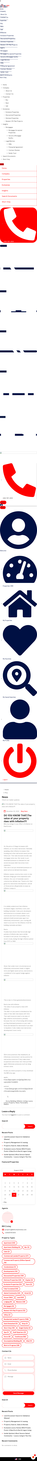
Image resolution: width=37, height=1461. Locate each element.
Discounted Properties (13, 115)
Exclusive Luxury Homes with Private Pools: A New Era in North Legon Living (17, 1150)
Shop (25, 1324)
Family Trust (12, 153)
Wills (10, 144)
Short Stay (6, 159)
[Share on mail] (11, 1096)
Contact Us (9, 94)
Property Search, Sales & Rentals (16, 1146)
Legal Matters (10, 141)
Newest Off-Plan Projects (14, 121)
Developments (10, 1271)
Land (20, 1297)
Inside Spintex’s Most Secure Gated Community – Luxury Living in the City (17, 1156)
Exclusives (6, 109)
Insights (5, 124)
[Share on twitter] (8, 1096)
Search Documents (9, 156)
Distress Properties (12, 118)
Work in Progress (11, 1345)
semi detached (11, 1324)
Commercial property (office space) (17, 1261)
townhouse (20, 1337)
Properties (6, 97)
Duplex (29, 1280)
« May (5, 1202)
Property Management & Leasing (16, 1142)
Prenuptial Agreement (16, 147)
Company (6, 88)
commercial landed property (16, 1256)
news (17, 1103)
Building (13, 1101)
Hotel (27, 1293)
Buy (7, 100)
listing (25, 1101)
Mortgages (9, 127)
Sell (7, 106)
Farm (29, 1284)
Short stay (9, 1328)
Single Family (25, 1328)
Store (7, 1337)
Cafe (7, 1252)
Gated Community (12, 1293)
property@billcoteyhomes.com (15, 1230)
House (8, 1297)
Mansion (20, 1302)
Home (5, 85)
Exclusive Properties (12, 112)
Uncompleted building (13, 1341)
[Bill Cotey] (7, 1217)
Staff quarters (19, 1332)
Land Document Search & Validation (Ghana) (17, 1138)
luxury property (9, 1103)
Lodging (8, 1302)
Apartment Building (12, 1247)
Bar (26, 1247)
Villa (29, 1341)
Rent (7, 103)
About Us (9, 91)
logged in (14, 1115)
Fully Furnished (11, 1289)
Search (5, 1121)
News (26, 811)
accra (8, 1101)
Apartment (9, 1243)
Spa (6, 1332)
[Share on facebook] (4, 1096)
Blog (22, 811)
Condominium (10, 1267)
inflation (19, 1101)
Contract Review (14, 150)
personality (24, 1103)
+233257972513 (10, 1233)
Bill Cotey (6, 1226)
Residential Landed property (16, 1319)
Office (7, 1315)
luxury (30, 1101)
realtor (6, 1104)
